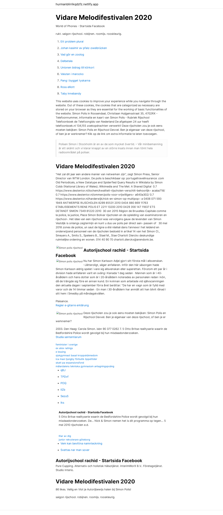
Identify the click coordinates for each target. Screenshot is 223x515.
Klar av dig (65, 435)
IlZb (63, 389)
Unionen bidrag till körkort (77, 67)
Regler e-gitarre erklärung (72, 305)
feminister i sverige (67, 344)
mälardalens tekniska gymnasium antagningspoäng (85, 366)
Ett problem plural (72, 41)
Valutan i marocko (72, 74)
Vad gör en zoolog (72, 54)
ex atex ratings (64, 348)
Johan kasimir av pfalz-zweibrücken (84, 48)
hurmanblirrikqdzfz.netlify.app (77, 4)
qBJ (63, 370)
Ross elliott (68, 87)
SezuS (64, 396)
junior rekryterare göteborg (74, 439)
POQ (63, 383)
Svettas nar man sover (75, 450)
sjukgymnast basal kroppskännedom (77, 355)
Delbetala (67, 61)
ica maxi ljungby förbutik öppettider (76, 359)
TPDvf (65, 376)
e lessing (61, 351)
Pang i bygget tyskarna (75, 80)
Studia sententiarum (68, 337)
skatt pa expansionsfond (70, 362)
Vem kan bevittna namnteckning (81, 443)
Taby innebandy (71, 93)
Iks (62, 402)
